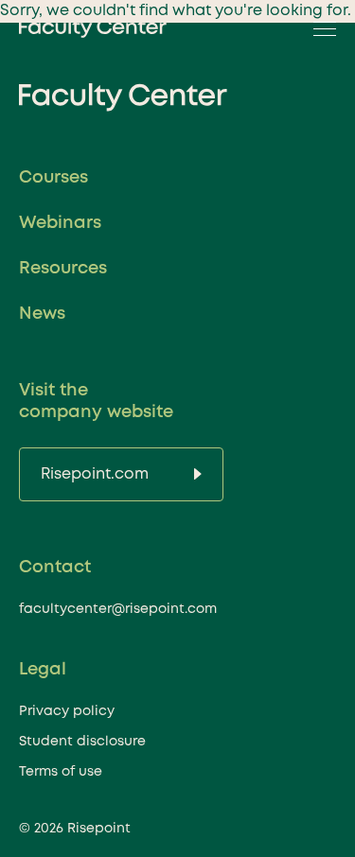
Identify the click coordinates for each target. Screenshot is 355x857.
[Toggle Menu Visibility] (319, 28)
